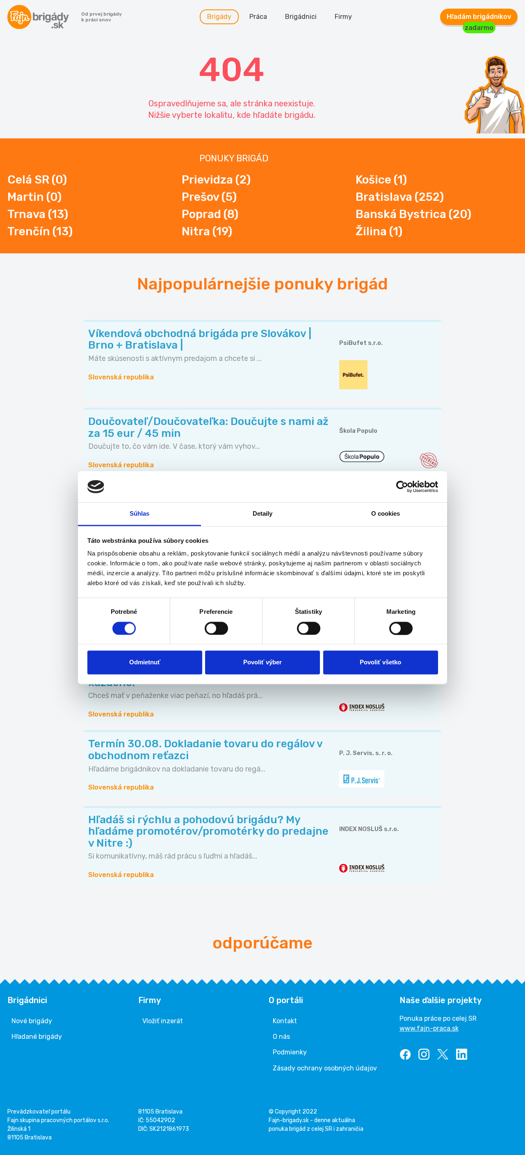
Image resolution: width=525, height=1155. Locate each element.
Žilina (379, 231)
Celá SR (37, 179)
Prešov (209, 197)
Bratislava (400, 197)
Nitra (207, 231)
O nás (281, 1036)
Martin (34, 197)
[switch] (216, 628)
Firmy (343, 17)
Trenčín (40, 231)
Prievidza (216, 179)
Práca (258, 17)
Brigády (219, 17)
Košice (381, 179)
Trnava (37, 214)
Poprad (210, 214)
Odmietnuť (144, 662)
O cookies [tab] (385, 513)
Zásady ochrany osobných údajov (325, 1068)
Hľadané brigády (36, 1036)
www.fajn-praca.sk (429, 1028)
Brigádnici (301, 17)
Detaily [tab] (263, 513)
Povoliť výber (262, 662)
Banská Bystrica (413, 214)
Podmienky (290, 1052)
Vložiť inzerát (162, 1021)
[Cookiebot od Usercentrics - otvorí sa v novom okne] (402, 486)
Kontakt (285, 1021)
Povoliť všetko (380, 662)
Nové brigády (31, 1021)
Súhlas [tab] (140, 513)
